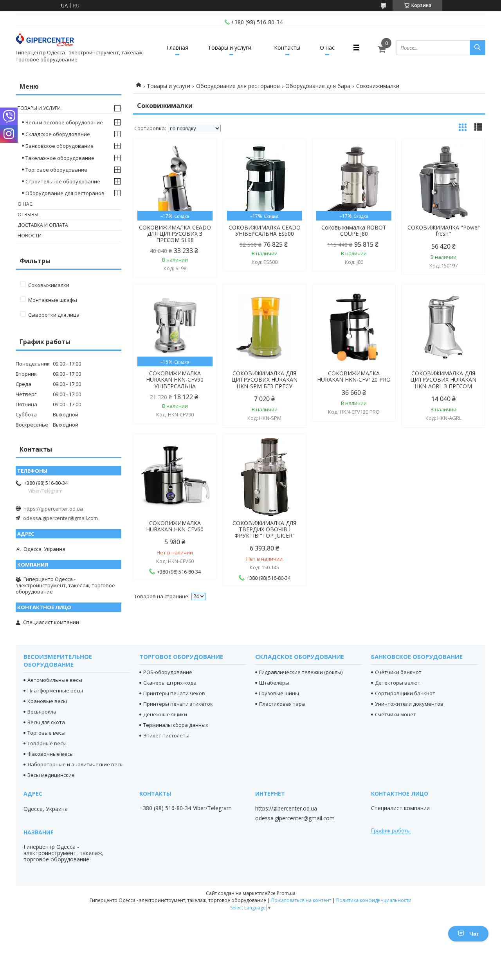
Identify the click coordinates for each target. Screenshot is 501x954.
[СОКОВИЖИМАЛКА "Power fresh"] (443, 181)
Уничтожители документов (409, 703)
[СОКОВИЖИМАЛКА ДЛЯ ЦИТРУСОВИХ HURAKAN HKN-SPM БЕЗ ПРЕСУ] (264, 327)
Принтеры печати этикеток (178, 703)
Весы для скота (46, 722)
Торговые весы (46, 732)
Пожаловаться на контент (301, 900)
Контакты (287, 47)
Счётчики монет (395, 714)
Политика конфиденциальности (373, 900)
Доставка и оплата (43, 225)
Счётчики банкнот (398, 672)
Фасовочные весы (50, 753)
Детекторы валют (397, 682)
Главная (177, 47)
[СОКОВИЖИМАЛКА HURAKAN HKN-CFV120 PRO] (353, 327)
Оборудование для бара (317, 86)
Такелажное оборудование (59, 157)
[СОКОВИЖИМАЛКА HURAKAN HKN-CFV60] (175, 477)
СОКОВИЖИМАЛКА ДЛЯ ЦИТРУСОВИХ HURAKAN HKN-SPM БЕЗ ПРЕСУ (264, 379)
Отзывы (28, 214)
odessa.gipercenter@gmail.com (60, 518)
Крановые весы (47, 701)
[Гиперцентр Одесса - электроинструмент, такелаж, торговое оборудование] (45, 40)
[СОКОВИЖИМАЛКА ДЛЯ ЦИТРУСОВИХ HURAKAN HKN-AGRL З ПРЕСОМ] (443, 327)
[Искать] (477, 47)
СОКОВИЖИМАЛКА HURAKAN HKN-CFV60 (175, 526)
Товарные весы (47, 743)
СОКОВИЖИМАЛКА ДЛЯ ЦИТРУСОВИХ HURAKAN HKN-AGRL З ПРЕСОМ (443, 379)
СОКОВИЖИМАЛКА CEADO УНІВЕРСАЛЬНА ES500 (265, 230)
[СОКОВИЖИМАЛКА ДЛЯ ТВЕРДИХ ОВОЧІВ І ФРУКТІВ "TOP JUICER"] (264, 477)
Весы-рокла (41, 711)
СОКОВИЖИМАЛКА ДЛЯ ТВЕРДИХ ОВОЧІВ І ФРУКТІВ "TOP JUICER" (264, 529)
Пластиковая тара (282, 703)
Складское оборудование (57, 134)
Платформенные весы (55, 690)
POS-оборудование (167, 672)
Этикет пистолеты (166, 735)
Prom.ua (286, 893)
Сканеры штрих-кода (169, 682)
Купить (202, 158)
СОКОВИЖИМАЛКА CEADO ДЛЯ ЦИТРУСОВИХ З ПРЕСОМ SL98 (175, 233)
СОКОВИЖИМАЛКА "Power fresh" (443, 230)
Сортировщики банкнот (405, 693)
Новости (29, 235)
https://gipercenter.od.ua (53, 509)
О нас (327, 47)
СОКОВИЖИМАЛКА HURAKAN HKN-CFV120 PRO (354, 376)
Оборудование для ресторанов (238, 86)
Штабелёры (274, 682)
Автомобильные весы (54, 679)
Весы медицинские (51, 774)
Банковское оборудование (59, 145)
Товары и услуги (229, 47)
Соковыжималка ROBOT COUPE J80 (353, 230)
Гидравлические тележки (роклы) (300, 672)
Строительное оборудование (62, 181)
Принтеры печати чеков (174, 693)
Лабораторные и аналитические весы (75, 764)
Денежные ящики (165, 714)
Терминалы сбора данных (175, 724)
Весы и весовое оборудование (64, 122)
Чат (474, 934)
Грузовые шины (279, 693)
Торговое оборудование (56, 169)
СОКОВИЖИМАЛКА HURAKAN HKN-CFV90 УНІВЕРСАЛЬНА (175, 379)
